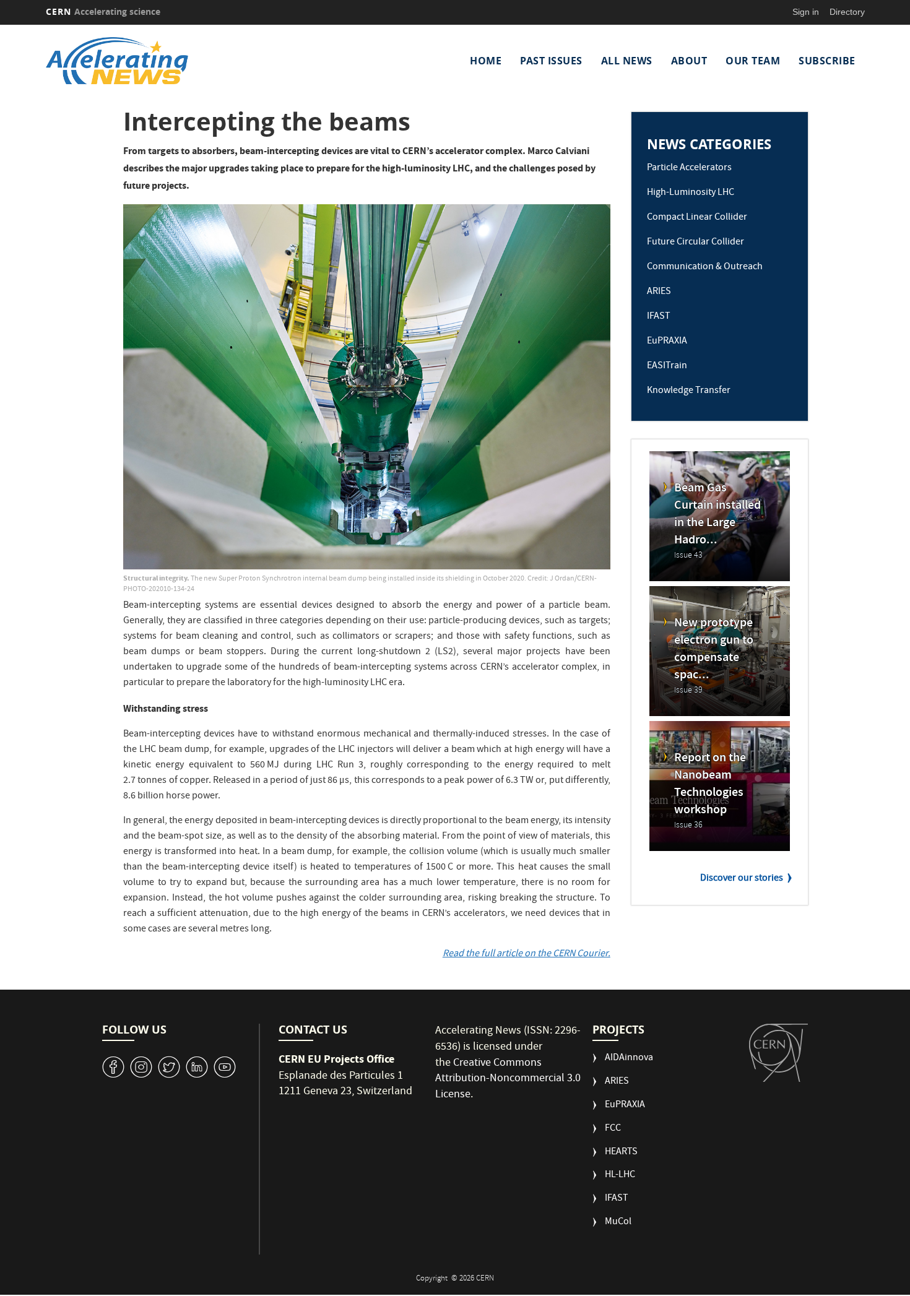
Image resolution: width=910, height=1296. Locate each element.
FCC (613, 1129)
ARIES (659, 292)
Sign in (805, 12)
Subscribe (827, 60)
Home (485, 60)
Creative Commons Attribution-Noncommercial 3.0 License (508, 1079)
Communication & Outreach (705, 267)
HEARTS (621, 1153)
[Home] (145, 60)
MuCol (618, 1223)
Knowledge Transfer (688, 391)
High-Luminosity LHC (690, 193)
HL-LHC (620, 1176)
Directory (847, 12)
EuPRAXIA (667, 341)
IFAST (658, 316)
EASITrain (667, 366)
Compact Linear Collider (697, 217)
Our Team (753, 60)
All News (626, 60)
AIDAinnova (629, 1059)
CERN (103, 11)
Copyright (432, 1279)
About (689, 60)
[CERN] (778, 1053)
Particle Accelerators (689, 168)
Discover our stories (741, 878)
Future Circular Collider (695, 242)
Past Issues (551, 60)
